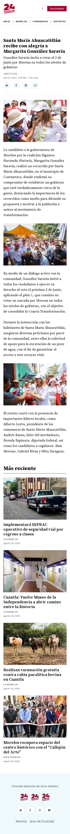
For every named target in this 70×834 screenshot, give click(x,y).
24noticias (10, 73)
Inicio (6, 21)
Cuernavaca (40, 21)
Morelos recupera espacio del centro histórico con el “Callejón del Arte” (34, 747)
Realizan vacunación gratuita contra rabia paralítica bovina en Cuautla (32, 674)
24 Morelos (10, 539)
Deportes (60, 21)
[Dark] (43, 8)
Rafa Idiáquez (12, 757)
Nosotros (21, 821)
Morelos (21, 21)
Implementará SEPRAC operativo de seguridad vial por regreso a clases (33, 529)
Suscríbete (57, 8)
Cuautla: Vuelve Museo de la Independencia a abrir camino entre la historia (32, 602)
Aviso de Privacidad (42, 821)
